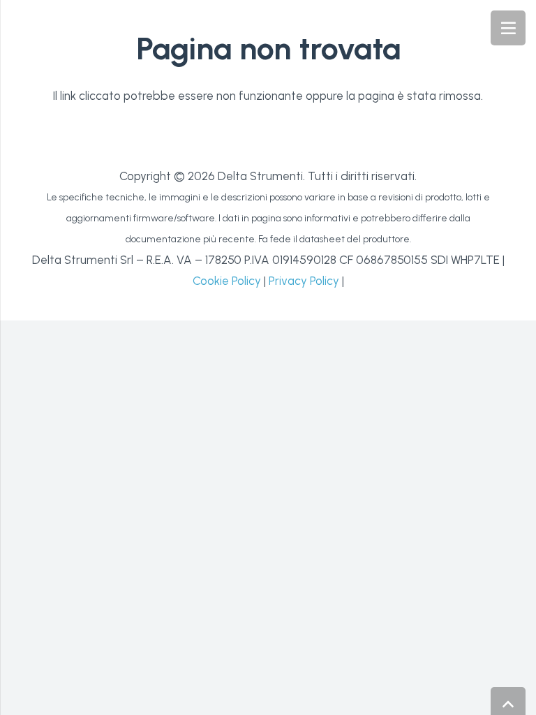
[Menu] (508, 27)
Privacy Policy (304, 281)
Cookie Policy (227, 281)
